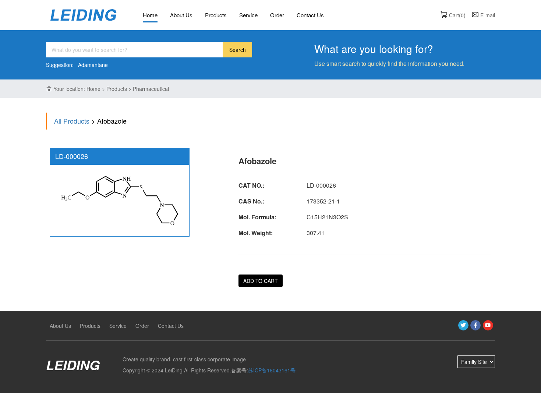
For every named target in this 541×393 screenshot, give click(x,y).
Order (277, 15)
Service (248, 15)
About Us (181, 15)
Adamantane (93, 64)
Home (150, 15)
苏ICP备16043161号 (272, 370)
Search (237, 49)
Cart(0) (457, 15)
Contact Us (310, 15)
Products (216, 15)
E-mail (487, 15)
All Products (71, 120)
